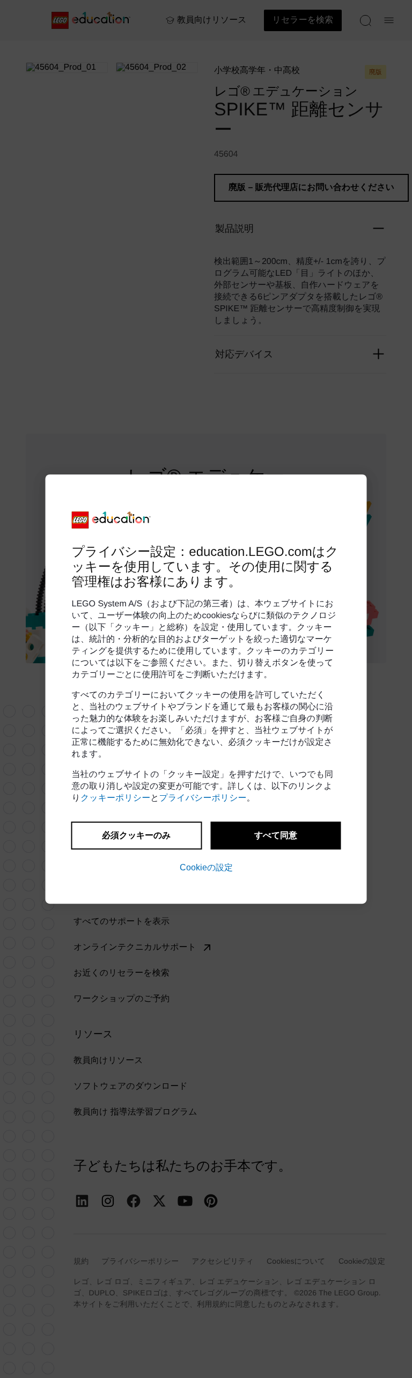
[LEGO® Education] (111, 520)
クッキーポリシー (115, 798)
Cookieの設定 (206, 867)
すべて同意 (275, 835)
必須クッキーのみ (136, 835)
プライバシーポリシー (203, 798)
